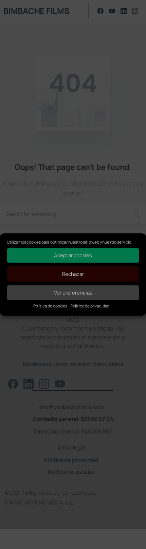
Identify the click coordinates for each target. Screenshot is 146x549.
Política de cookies (50, 306)
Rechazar (73, 274)
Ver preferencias (73, 292)
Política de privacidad (90, 306)
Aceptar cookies (73, 255)
